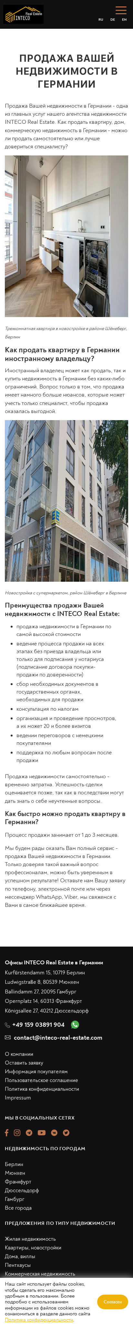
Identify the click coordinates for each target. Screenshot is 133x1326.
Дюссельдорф (22, 1190)
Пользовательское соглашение (41, 1080)
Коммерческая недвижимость (40, 1273)
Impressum (18, 1097)
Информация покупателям (36, 1071)
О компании (19, 1054)
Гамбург (15, 1199)
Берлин (14, 1164)
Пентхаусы (18, 1265)
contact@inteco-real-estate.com (58, 1038)
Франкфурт (18, 1181)
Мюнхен (15, 1173)
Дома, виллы (20, 1256)
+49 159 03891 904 (38, 1025)
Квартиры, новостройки (33, 1247)
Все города (18, 1207)
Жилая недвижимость (30, 1239)
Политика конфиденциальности (42, 1089)
